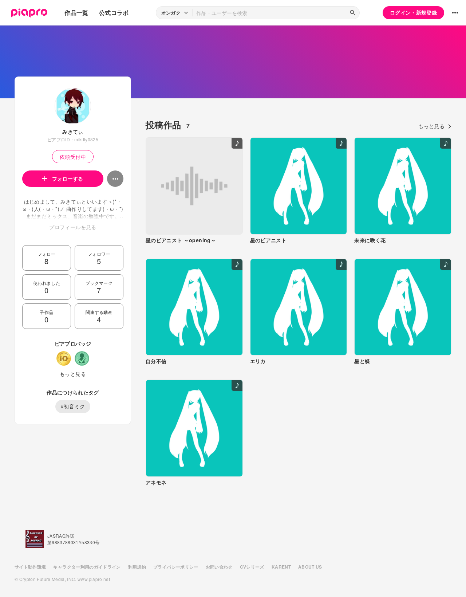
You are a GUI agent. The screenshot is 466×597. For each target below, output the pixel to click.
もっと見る (73, 373)
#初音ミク (73, 406)
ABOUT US (310, 566)
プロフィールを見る (72, 227)
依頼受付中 (73, 156)
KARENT (281, 566)
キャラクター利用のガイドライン (87, 566)
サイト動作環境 (30, 566)
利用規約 (137, 566)
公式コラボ (114, 12)
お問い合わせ (219, 566)
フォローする (67, 178)
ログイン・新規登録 (413, 12)
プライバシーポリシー (175, 566)
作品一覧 (76, 12)
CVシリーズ (252, 566)
